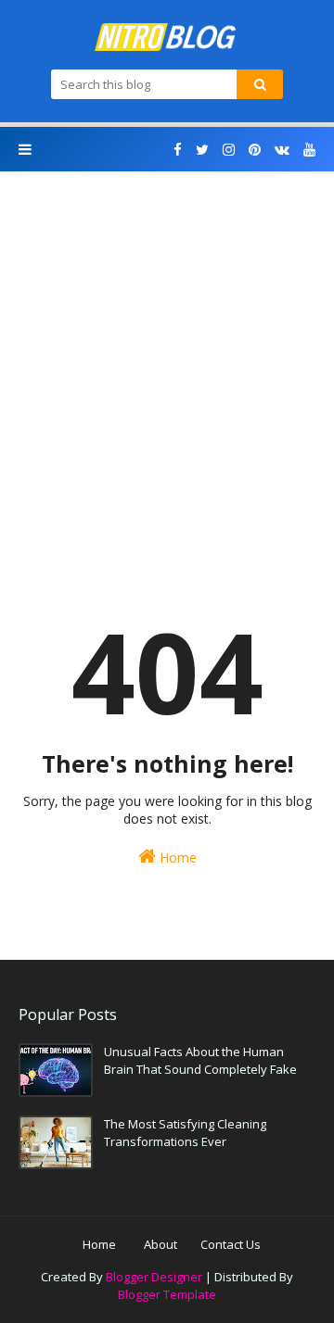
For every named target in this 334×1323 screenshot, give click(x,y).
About (160, 1244)
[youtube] (307, 149)
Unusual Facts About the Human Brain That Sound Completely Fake (200, 1060)
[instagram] (228, 149)
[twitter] (202, 149)
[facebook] (177, 149)
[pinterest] (254, 149)
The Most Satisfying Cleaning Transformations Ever (185, 1133)
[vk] (282, 149)
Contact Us (230, 1244)
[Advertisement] (167, 375)
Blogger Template (167, 1294)
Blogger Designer (154, 1276)
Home (176, 857)
